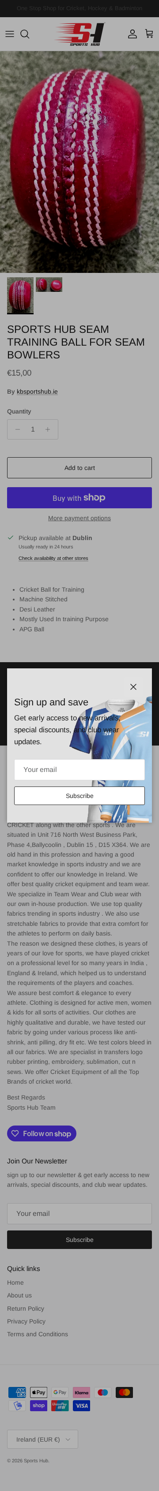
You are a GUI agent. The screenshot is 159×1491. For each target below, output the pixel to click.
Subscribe (80, 795)
